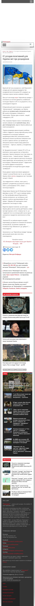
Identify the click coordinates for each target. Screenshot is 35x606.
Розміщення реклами (8, 592)
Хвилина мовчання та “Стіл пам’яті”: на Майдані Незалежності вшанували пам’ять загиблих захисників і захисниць (21, 432)
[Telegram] (11, 249)
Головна (5, 586)
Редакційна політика (8, 589)
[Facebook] (4, 249)
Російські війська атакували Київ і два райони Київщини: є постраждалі (22, 493)
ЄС (25, 369)
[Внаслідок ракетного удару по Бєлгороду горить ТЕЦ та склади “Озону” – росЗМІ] (16, 361)
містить (14, 176)
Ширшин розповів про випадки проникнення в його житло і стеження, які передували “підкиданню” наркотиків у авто (21, 422)
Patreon (5, 562)
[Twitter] (8, 249)
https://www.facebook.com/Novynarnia (13, 541)
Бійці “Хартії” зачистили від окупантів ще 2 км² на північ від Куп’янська (21, 487)
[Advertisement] (17, 21)
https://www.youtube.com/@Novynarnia (13, 553)
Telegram (5, 288)
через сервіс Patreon (12, 274)
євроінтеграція (19, 369)
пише (16, 97)
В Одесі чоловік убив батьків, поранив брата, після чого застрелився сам (22, 404)
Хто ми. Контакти (7, 595)
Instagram (24, 288)
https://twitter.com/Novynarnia (10, 544)
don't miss (5, 369)
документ (12, 369)
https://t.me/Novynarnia (9, 547)
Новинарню (25, 570)
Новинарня (6, 504)
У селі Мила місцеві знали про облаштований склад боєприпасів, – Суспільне (22, 395)
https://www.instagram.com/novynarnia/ (13, 550)
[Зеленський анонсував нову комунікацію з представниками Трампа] (16, 337)
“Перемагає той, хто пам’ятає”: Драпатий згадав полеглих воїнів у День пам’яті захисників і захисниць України (22, 450)
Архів (4, 583)
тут (28, 267)
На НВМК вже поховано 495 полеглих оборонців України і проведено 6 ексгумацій (21, 441)
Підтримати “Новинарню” (9, 598)
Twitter (18, 288)
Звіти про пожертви (8, 601)
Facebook (12, 288)
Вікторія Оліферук (15, 254)
